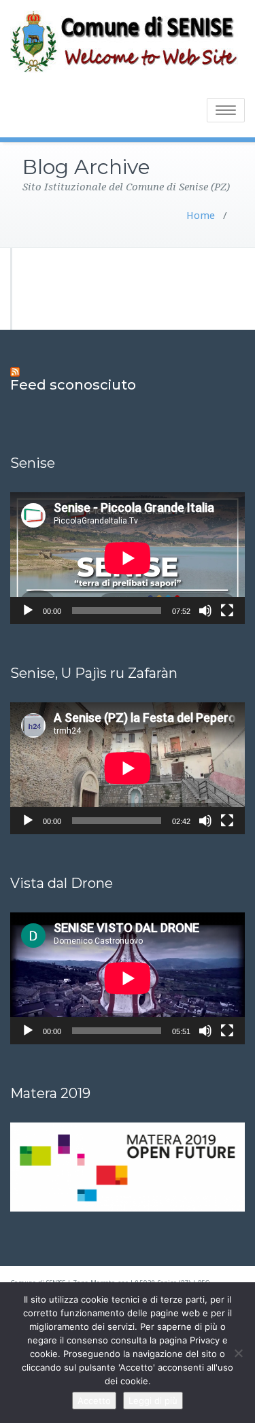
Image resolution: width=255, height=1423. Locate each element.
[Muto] (205, 610)
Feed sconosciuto (73, 385)
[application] (127, 558)
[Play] (28, 610)
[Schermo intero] (227, 610)
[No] (238, 1353)
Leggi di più (153, 1400)
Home (200, 215)
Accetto (94, 1400)
